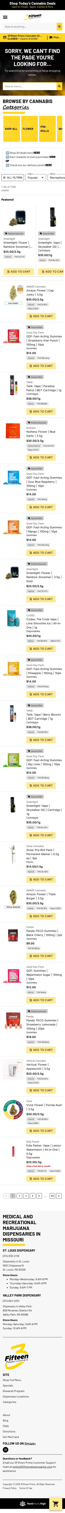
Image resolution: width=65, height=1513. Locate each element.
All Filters (14, 177)
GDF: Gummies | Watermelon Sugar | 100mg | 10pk (44, 975)
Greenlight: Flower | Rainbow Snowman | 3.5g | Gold (16, 247)
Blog (5, 1420)
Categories (9, 1401)
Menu (52, 174)
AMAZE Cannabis (36, 286)
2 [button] (19, 1195)
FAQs (6, 1425)
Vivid (29, 1101)
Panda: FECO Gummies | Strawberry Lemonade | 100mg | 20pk (42, 1024)
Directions (9, 1431)
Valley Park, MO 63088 (15, 1314)
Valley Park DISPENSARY (22, 1295)
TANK (29, 382)
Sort (30, 174)
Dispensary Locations (16, 1396)
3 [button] (26, 1195)
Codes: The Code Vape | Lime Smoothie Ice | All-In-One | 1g (43, 623)
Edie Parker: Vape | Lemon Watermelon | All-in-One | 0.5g (43, 1149)
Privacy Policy (9, 1488)
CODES (30, 615)
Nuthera (31, 427)
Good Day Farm (35, 332)
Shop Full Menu (12, 1380)
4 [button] (32, 1195)
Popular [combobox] (33, 177)
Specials (8, 1385)
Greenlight (9, 238)
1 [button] (12, 1195)
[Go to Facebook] (5, 1449)
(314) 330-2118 (11, 1255)
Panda (30, 927)
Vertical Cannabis (36, 1060)
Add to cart (20, 271)
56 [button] (52, 1195)
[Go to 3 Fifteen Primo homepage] (32, 17)
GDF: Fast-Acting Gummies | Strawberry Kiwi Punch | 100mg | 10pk (44, 340)
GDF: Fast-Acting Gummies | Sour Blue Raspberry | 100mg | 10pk (44, 482)
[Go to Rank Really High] (33, 1503)
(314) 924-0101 (11, 1300)
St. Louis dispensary (19, 1250)
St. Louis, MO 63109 (14, 1269)
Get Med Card (11, 1436)
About (6, 1414)
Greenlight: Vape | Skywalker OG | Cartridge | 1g (50, 247)
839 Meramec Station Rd (17, 1310)
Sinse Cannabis (35, 846)
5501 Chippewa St (13, 1265)
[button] (5, 17)
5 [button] (39, 1195)
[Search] (59, 26)
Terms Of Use (25, 1488)
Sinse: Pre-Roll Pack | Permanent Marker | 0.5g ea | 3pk (42, 854)
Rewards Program (13, 1390)
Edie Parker (32, 1141)
